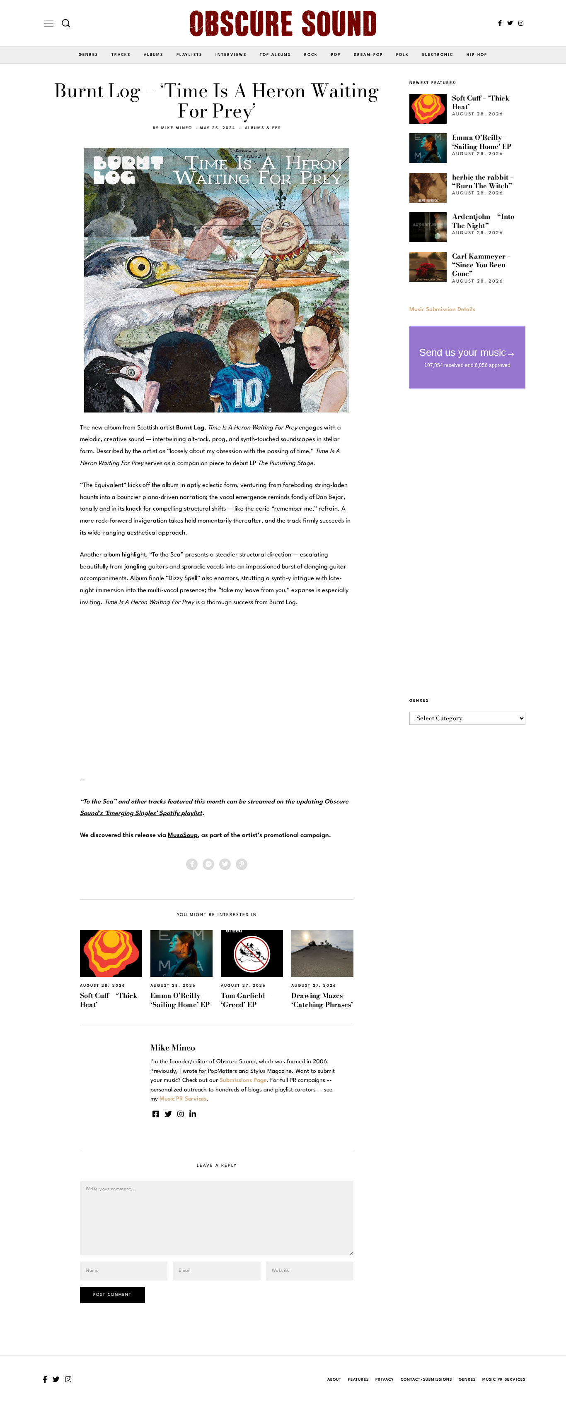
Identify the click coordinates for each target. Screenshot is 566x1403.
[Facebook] (500, 23)
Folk (402, 55)
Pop (336, 55)
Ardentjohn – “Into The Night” (483, 220)
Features (358, 1379)
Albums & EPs (263, 128)
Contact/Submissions (426, 1379)
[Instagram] (520, 23)
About (334, 1379)
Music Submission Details (442, 309)
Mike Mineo (176, 128)
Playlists (189, 55)
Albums (153, 55)
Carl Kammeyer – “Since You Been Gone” (481, 265)
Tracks (121, 55)
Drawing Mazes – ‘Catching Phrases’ (322, 1000)
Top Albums (275, 55)
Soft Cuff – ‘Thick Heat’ (109, 1000)
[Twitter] (510, 23)
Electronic (437, 55)
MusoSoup (183, 835)
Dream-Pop (368, 55)
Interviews (231, 55)
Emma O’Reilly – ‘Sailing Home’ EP (180, 1000)
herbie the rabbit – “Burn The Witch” (483, 181)
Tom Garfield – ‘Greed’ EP (246, 1000)
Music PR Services (503, 1379)
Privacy (384, 1379)
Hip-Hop (477, 55)
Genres (88, 55)
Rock (311, 55)
